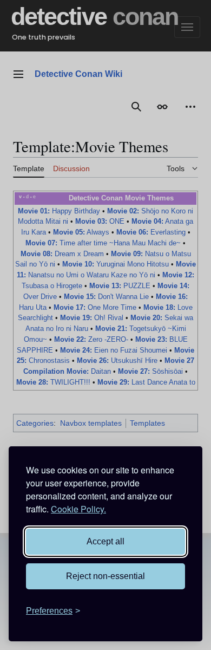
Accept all (105, 541)
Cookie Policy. (78, 509)
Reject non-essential (105, 576)
